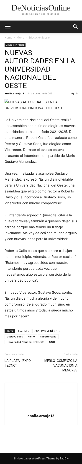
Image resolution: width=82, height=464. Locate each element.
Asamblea (23, 331)
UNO (52, 342)
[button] (7, 27)
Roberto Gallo (48, 336)
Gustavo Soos (15, 336)
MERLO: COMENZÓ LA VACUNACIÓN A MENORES (60, 365)
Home (8, 37)
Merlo (20, 37)
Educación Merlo (39, 37)
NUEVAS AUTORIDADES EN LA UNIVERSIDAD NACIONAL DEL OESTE (40, 69)
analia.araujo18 (14, 93)
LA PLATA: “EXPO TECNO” (18, 363)
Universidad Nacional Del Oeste (25, 342)
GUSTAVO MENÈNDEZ (47, 331)
